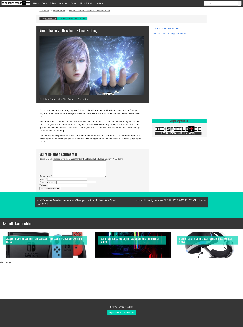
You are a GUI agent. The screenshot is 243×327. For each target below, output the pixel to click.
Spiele (53, 3)
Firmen (73, 3)
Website (43, 185)
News (36, 3)
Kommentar (45, 176)
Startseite (44, 10)
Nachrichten (59, 10)
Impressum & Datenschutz (121, 312)
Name (43, 179)
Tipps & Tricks (87, 3)
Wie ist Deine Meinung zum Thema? (170, 33)
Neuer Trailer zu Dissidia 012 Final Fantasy (89, 10)
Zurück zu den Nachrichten (166, 28)
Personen (63, 3)
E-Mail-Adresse (47, 182)
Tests (44, 3)
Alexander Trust (50, 19)
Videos (100, 3)
